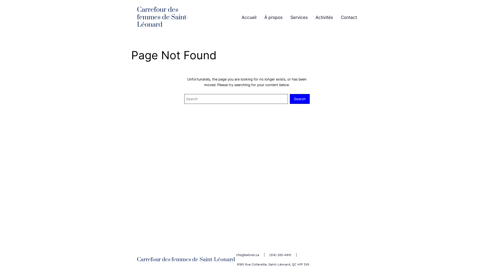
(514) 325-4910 (280, 255)
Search (300, 99)
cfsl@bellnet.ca (247, 255)
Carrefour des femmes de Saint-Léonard (163, 17)
